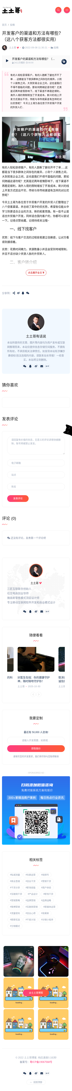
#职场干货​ (48, 894)
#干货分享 (15, 887)
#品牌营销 (30, 900)
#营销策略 (15, 900)
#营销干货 (46, 881)
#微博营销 (15, 907)
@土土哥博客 (36, 992)
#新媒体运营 (49, 907)
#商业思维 (15, 881)
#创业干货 (30, 881)
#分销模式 (15, 926)
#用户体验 (46, 887)
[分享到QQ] (23, 293)
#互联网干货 (16, 894)
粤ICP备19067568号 (41, 1061)
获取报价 (36, 748)
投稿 (12, 24)
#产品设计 (33, 894)
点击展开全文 (35, 272)
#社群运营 (30, 875)
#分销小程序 (47, 919)
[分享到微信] (27, 293)
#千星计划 (30, 919)
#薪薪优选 (15, 919)
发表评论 (18, 498)
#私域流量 (15, 875)
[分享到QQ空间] (14, 293)
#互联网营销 (32, 907)
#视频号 (45, 875)
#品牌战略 (46, 900)
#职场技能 (30, 887)
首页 (4, 24)
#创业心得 (30, 913)
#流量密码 (15, 913)
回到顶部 (37, 1082)
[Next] (38, 694)
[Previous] (33, 694)
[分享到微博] (18, 293)
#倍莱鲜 (45, 913)
